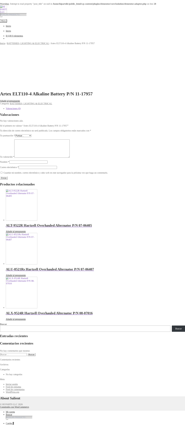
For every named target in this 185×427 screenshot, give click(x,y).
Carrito (10, 423)
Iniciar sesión (12, 384)
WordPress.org (12, 392)
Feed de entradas (13, 387)
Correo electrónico (9, 167)
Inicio (8, 26)
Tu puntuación (7, 135)
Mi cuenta (10, 412)
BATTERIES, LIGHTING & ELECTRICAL (28, 43)
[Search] (1, 16)
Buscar (3, 324)
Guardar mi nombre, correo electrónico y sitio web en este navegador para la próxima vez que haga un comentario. (55, 173)
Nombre (4, 162)
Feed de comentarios (15, 389)
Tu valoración (7, 157)
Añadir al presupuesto (10, 101)
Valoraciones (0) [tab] (13, 108)
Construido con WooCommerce (14, 407)
